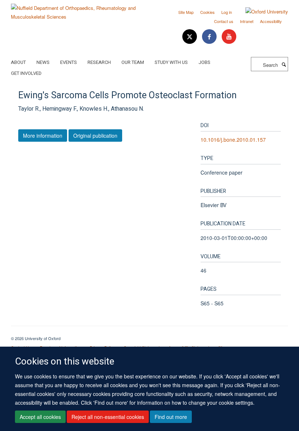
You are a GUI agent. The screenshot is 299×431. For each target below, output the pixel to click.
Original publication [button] (95, 135)
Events (68, 62)
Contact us (223, 21)
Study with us (171, 62)
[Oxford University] (261, 11)
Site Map (186, 12)
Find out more (171, 416)
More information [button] (42, 135)
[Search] (284, 64)
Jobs (204, 62)
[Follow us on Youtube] (229, 36)
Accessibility (271, 21)
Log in (226, 12)
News (43, 62)
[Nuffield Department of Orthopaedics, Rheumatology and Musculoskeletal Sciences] (77, 9)
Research (99, 62)
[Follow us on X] (190, 36)
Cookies (207, 12)
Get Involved (26, 73)
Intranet (246, 21)
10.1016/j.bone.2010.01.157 (233, 139)
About (18, 62)
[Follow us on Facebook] (210, 36)
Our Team (132, 62)
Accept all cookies (40, 416)
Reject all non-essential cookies (107, 416)
